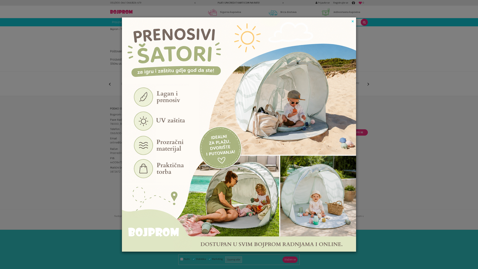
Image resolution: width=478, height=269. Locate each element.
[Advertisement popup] (239, 134)
